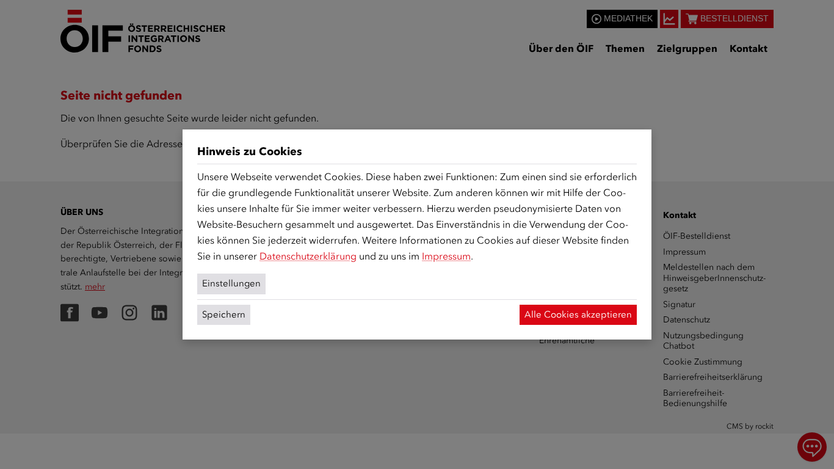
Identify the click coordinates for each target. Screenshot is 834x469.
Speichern (223, 314)
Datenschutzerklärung (308, 256)
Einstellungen (231, 283)
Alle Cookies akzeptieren (578, 314)
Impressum (446, 256)
